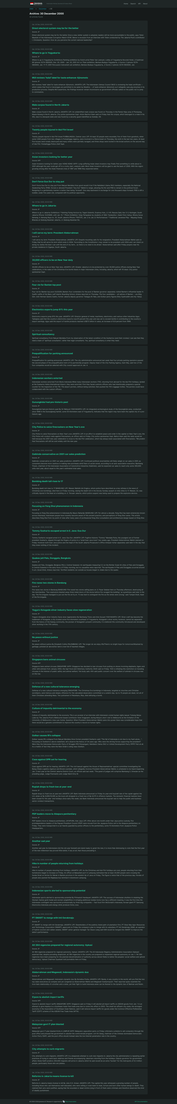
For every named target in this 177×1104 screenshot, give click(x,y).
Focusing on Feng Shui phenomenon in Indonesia (57, 506)
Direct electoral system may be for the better (55, 28)
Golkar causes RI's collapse (46, 735)
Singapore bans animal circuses (48, 659)
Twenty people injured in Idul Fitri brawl (52, 129)
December (43, 9)
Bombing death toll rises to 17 (47, 481)
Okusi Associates (70, 1101)
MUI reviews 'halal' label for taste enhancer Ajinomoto (60, 77)
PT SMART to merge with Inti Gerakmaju (53, 917)
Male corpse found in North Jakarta (50, 105)
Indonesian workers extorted (47, 378)
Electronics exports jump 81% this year (52, 309)
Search (133, 4)
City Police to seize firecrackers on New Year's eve (58, 427)
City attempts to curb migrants (48, 1049)
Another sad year (41, 841)
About (145, 4)
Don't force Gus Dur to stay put (48, 181)
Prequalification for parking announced (52, 353)
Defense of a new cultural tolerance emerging (55, 686)
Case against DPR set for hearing (49, 759)
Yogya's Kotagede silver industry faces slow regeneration (62, 610)
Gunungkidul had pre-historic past (50, 402)
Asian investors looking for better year (52, 157)
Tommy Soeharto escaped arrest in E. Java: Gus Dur (59, 530)
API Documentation (141, 1101)
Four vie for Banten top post (46, 285)
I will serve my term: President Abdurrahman (55, 233)
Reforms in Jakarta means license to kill (53, 1076)
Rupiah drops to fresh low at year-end (51, 786)
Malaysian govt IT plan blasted (48, 1024)
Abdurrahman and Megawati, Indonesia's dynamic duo (60, 972)
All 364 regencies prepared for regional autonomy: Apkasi (62, 945)
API (139, 4)
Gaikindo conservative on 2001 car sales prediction (59, 454)
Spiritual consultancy (43, 334)
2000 (31, 9)
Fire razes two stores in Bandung (49, 582)
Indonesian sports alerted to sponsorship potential (58, 890)
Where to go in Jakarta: (44, 205)
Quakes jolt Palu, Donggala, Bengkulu (51, 558)
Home (126, 4)
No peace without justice (45, 637)
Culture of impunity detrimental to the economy (57, 708)
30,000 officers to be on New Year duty (52, 260)
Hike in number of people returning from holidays (57, 863)
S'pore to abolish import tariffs (48, 997)
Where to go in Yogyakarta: (46, 53)
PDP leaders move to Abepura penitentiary (54, 814)
